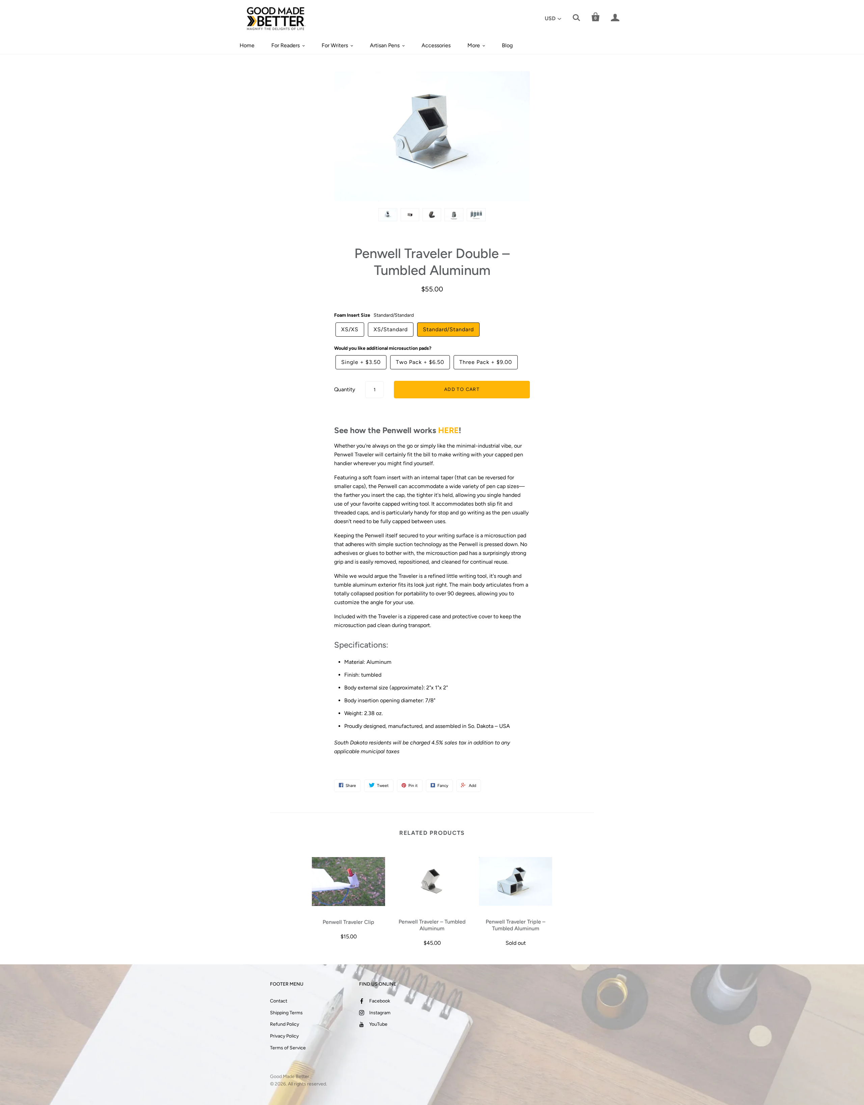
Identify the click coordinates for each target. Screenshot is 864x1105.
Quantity (344, 389)
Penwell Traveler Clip (348, 922)
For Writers (335, 45)
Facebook (379, 1001)
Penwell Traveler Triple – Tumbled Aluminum (515, 925)
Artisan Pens (385, 45)
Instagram (379, 1013)
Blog (507, 45)
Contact (278, 1001)
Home (247, 45)
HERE (448, 430)
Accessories (436, 45)
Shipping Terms (286, 1013)
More (473, 45)
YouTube (378, 1024)
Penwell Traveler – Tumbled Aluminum (432, 925)
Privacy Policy (284, 1036)
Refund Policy (284, 1024)
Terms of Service (288, 1048)
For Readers (285, 45)
